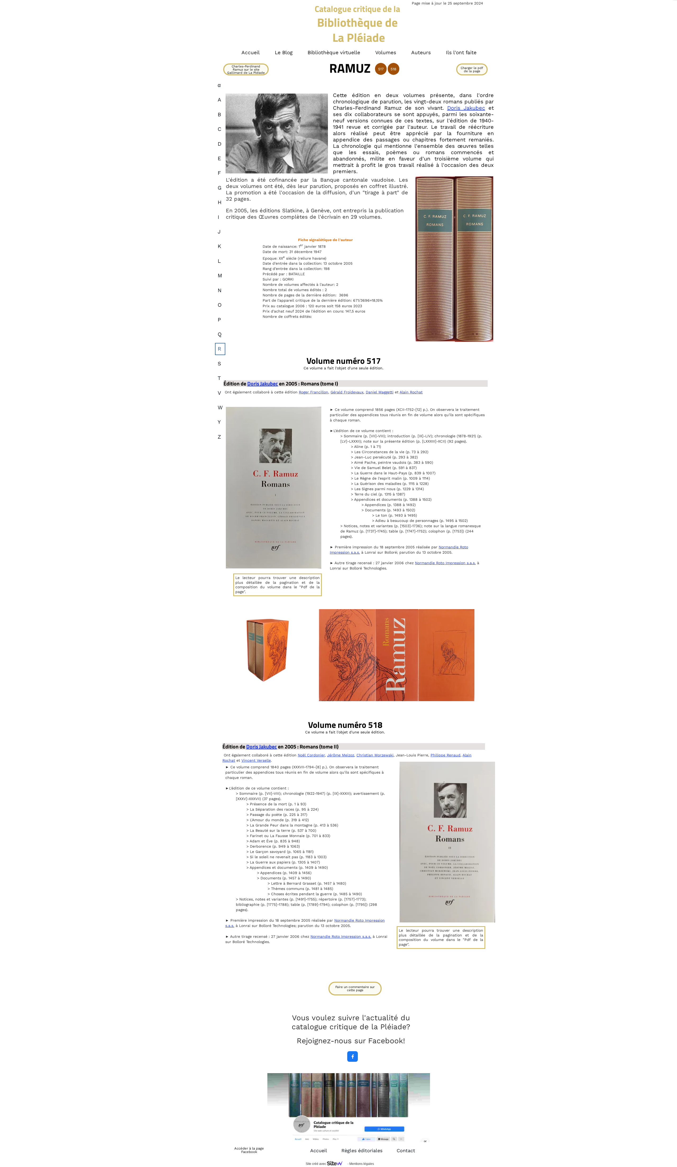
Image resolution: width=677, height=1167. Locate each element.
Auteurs (421, 52)
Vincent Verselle (256, 760)
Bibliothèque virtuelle (334, 52)
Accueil (318, 1150)
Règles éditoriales (361, 1150)
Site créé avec (316, 1164)
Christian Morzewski (375, 755)
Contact (406, 1150)
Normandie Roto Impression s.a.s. (445, 563)
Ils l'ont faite (461, 52)
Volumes (385, 52)
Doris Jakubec (466, 108)
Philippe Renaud (445, 755)
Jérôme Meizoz (340, 755)
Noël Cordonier (311, 755)
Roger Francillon (313, 392)
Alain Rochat (411, 392)
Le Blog (283, 52)
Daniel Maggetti (380, 392)
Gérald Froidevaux (347, 392)
